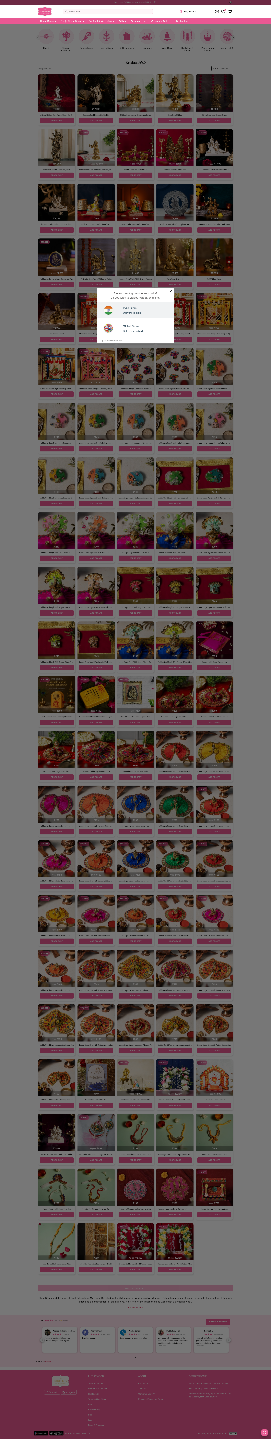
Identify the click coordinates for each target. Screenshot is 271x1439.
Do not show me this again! (113, 340)
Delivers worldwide (133, 331)
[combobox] (110, 12)
